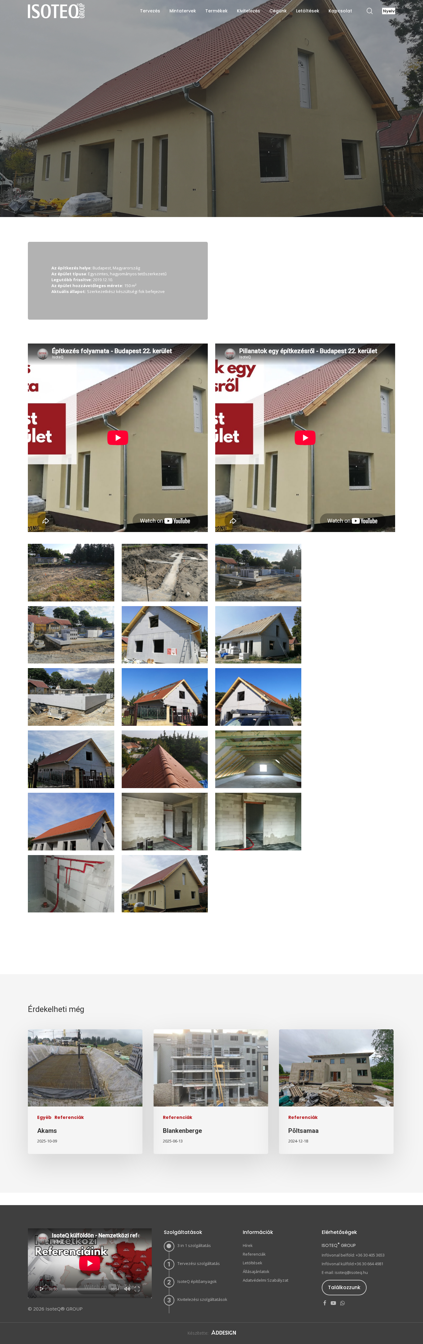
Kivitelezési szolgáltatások (202, 1299)
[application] (90, 1263)
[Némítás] (127, 1289)
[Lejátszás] (42, 1289)
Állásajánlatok (256, 1271)
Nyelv (389, 11)
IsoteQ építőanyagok (197, 1281)
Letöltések (252, 1263)
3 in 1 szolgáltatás (194, 1245)
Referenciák (211, 172)
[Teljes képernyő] (137, 1289)
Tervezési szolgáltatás (198, 1263)
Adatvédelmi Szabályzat (265, 1280)
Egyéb (44, 1117)
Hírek (248, 1245)
